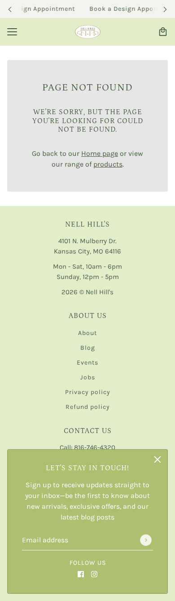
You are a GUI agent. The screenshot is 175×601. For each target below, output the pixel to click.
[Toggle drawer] (12, 31)
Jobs (87, 377)
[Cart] (163, 32)
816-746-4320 (94, 447)
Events (87, 362)
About (87, 333)
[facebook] (81, 574)
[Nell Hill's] (88, 32)
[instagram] (94, 574)
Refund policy (88, 407)
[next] (165, 9)
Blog (87, 348)
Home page (99, 153)
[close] (157, 459)
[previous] (10, 9)
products (107, 164)
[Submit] (146, 540)
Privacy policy (87, 392)
